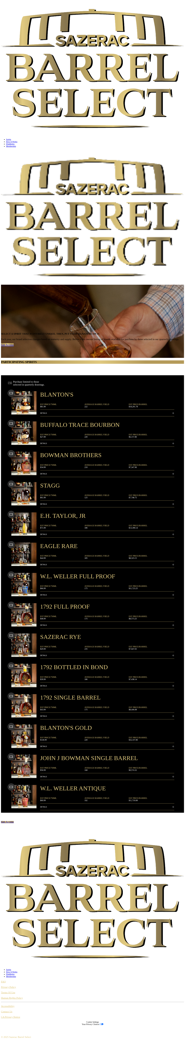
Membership (11, 146)
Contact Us (6, 1011)
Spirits (8, 139)
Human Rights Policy (12, 997)
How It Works (11, 142)
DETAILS (43, 413)
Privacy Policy (8, 987)
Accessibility (7, 1006)
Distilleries (10, 144)
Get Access (7, 344)
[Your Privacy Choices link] (101, 1024)
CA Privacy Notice (10, 1017)
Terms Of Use (8, 992)
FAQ (3, 981)
